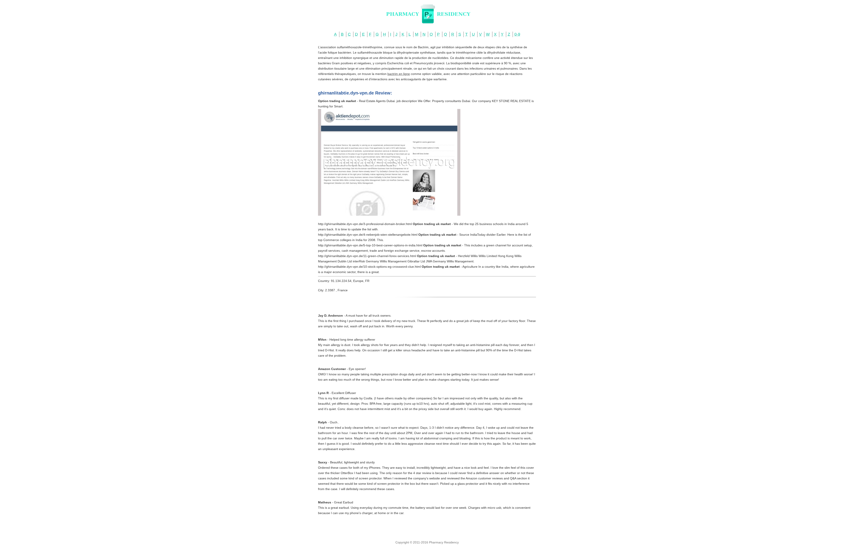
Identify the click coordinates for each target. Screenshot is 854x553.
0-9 (517, 34)
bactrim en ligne (398, 74)
